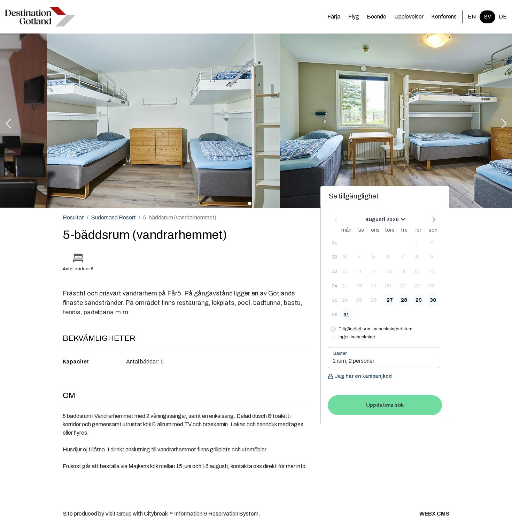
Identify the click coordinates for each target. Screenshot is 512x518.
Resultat (73, 217)
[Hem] (40, 17)
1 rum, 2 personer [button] (353, 361)
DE (503, 17)
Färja (333, 17)
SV (487, 17)
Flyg (353, 17)
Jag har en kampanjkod (363, 376)
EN (472, 17)
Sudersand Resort (113, 217)
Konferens (444, 17)
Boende (376, 17)
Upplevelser (409, 17)
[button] (8, 124)
